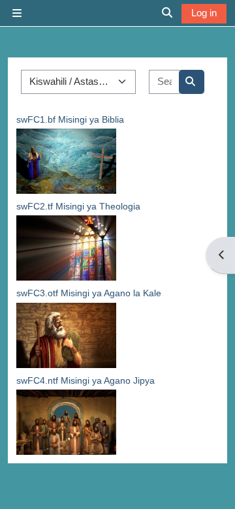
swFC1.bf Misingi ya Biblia (70, 119)
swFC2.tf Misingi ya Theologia (78, 206)
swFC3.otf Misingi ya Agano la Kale (88, 293)
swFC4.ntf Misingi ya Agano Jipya (85, 380)
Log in (204, 12)
